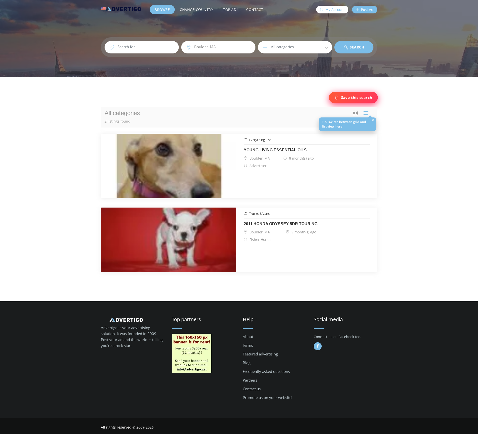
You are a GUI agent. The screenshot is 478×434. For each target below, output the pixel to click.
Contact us (252, 388)
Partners (250, 380)
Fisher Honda (260, 239)
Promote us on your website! (267, 397)
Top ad (229, 9)
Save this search (356, 97)
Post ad (366, 9)
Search (356, 47)
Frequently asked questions (266, 371)
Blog (246, 362)
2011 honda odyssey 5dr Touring (280, 224)
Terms (248, 345)
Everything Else (259, 139)
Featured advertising (260, 353)
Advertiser (257, 165)
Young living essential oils (275, 150)
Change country (196, 9)
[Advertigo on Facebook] (318, 346)
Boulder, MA (259, 158)
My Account (334, 9)
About (248, 336)
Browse (162, 9)
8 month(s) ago (301, 158)
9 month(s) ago (303, 232)
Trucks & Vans (259, 213)
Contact (254, 9)
